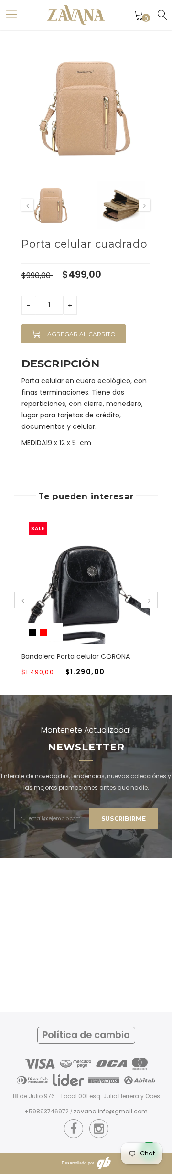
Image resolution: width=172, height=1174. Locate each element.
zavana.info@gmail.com (111, 1111)
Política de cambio (86, 1035)
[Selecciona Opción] (74, 588)
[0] (138, 15)
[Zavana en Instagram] (99, 1129)
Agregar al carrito (81, 334)
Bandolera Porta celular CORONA (76, 656)
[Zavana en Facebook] (73, 1129)
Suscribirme (123, 818)
